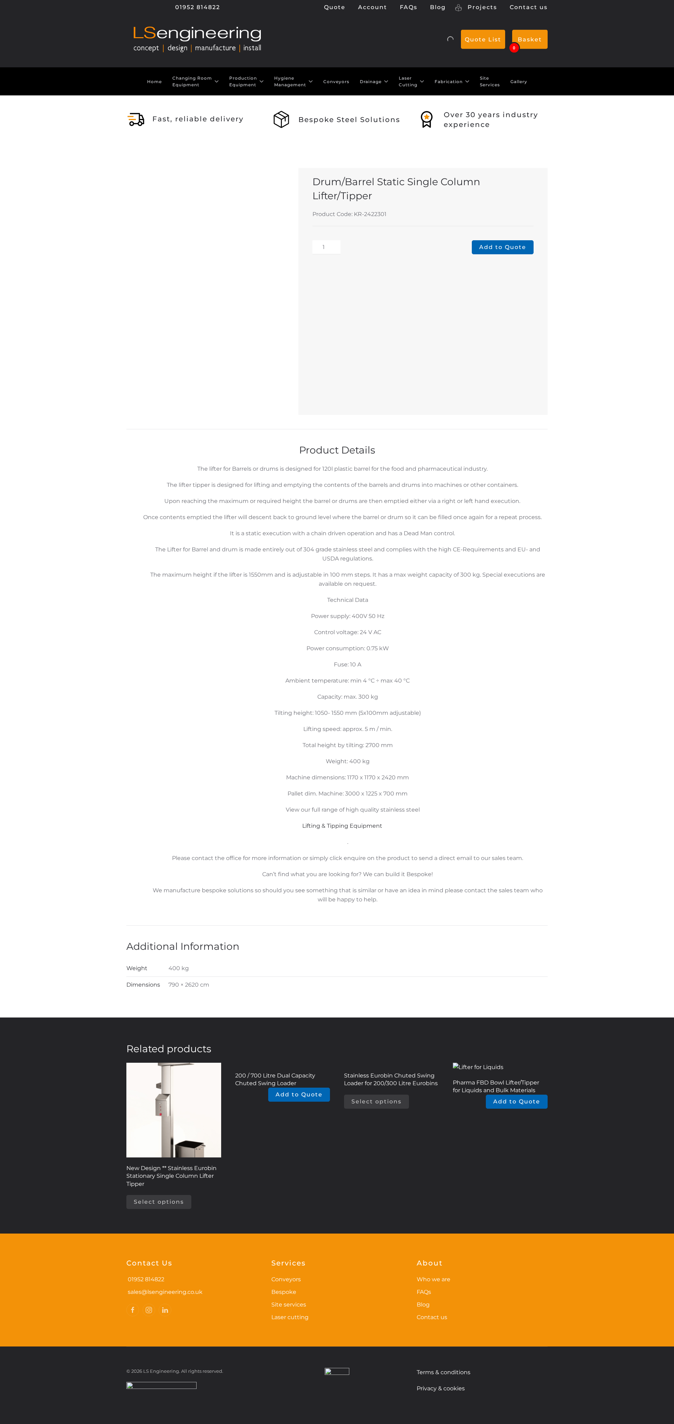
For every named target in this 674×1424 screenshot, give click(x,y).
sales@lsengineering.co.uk (165, 1292)
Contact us (529, 7)
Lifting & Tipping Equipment (342, 825)
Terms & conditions (443, 1372)
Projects (481, 7)
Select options (159, 1201)
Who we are (433, 1279)
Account (372, 7)
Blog (438, 7)
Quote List (483, 39)
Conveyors (336, 81)
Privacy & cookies (441, 1388)
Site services (288, 1304)
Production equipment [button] (243, 81)
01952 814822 (196, 7)
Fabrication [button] (449, 81)
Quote (334, 7)
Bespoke (283, 1292)
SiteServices (490, 81)
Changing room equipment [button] (192, 81)
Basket (530, 39)
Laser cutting (290, 1317)
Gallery (518, 81)
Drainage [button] (371, 81)
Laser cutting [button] (408, 81)
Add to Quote (502, 247)
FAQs (408, 7)
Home (154, 81)
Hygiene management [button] (290, 81)
